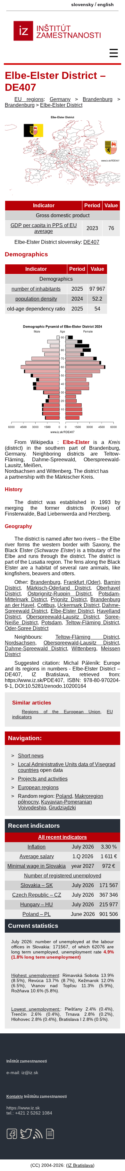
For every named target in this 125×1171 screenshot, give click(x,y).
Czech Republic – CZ (36, 895)
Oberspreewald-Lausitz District (62, 617)
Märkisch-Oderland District (58, 588)
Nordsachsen (20, 642)
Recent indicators (34, 825)
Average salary (37, 856)
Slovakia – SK (37, 885)
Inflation (37, 847)
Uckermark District (78, 605)
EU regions (29, 99)
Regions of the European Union (61, 711)
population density (36, 299)
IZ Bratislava (80, 1165)
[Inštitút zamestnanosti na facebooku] (13, 1134)
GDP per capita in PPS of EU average (44, 228)
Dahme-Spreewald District (36, 648)
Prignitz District (69, 599)
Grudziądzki (62, 807)
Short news (31, 755)
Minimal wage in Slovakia (36, 866)
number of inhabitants (36, 289)
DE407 (91, 242)
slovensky (82, 4)
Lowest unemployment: (35, 1009)
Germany (60, 99)
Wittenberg (83, 648)
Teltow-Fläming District (92, 622)
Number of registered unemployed (62, 875)
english (105, 4)
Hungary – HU (36, 904)
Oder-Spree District (26, 628)
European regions (38, 787)
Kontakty (14, 1096)
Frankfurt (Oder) (82, 582)
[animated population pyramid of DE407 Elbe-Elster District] (62, 433)
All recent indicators (62, 837)
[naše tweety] (26, 1134)
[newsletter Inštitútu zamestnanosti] (52, 1134)
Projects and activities (43, 779)
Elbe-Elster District (61, 105)
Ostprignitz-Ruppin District (60, 593)
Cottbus (46, 605)
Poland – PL (36, 914)
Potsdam (51, 622)
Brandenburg (98, 99)
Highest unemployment (35, 975)
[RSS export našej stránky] (39, 1134)
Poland (64, 796)
